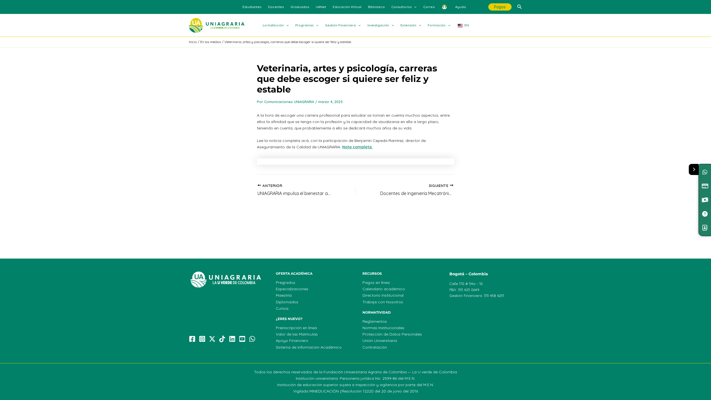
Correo (429, 7)
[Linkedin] (232, 339)
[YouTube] (242, 339)
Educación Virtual (347, 7)
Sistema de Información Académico (309, 347)
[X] (212, 339)
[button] (414, 7)
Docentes (276, 7)
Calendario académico (383, 288)
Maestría (284, 295)
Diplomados (287, 301)
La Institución (273, 25)
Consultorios (401, 7)
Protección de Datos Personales (392, 334)
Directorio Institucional (383, 295)
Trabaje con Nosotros (382, 301)
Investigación (378, 25)
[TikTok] (222, 339)
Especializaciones (292, 288)
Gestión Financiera (340, 25)
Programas (304, 25)
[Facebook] (192, 339)
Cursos (282, 308)
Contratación (374, 347)
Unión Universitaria (379, 340)
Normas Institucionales (383, 327)
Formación (436, 25)
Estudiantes (251, 7)
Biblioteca (376, 7)
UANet (321, 7)
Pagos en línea (376, 282)
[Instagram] (202, 339)
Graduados (300, 7)
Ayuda (460, 7)
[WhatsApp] (252, 339)
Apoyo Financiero (292, 340)
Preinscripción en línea (296, 327)
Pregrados (285, 282)
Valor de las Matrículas (297, 334)
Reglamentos (374, 321)
